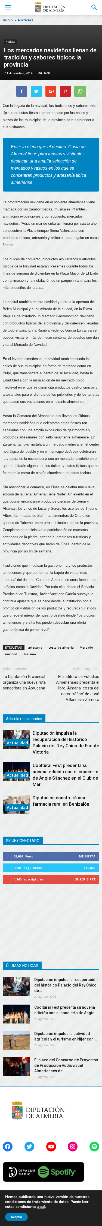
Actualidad (17, 742)
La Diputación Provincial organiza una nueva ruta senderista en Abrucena (24, 682)
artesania (35, 647)
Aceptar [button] (16, 1217)
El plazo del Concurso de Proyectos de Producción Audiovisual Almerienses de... (66, 1065)
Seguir (89, 868)
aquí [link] (41, 1206)
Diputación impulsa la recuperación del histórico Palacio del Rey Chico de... (66, 985)
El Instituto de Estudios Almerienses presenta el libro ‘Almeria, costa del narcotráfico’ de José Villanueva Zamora (77, 688)
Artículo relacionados (24, 719)
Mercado (86, 647)
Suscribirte (85, 879)
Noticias (10, 42)
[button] (94, 7)
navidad (11, 654)
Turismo (29, 654)
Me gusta (87, 856)
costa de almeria (61, 647)
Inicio (8, 20)
